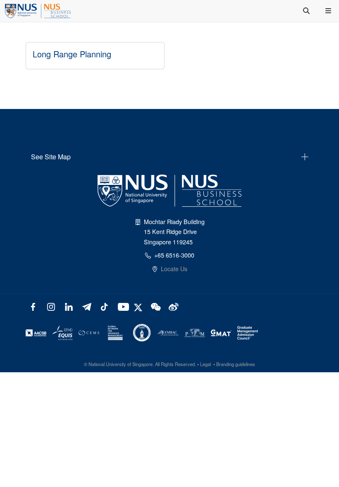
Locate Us (174, 268)
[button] (329, 10)
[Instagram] (51, 306)
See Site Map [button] (51, 156)
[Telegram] (86, 306)
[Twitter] (139, 306)
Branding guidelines (235, 364)
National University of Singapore (120, 364)
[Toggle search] (307, 10)
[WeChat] (154, 306)
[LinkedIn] (68, 306)
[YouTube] (121, 306)
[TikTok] (104, 306)
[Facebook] (33, 306)
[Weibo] (172, 306)
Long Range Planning (72, 54)
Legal (205, 364)
